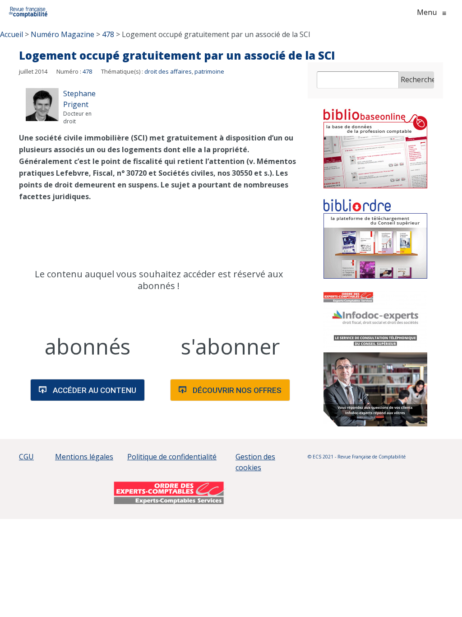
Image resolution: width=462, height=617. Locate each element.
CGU (26, 457)
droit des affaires (168, 71)
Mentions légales (84, 457)
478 (87, 71)
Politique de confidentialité (172, 457)
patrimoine (209, 71)
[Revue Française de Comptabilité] (28, 12)
